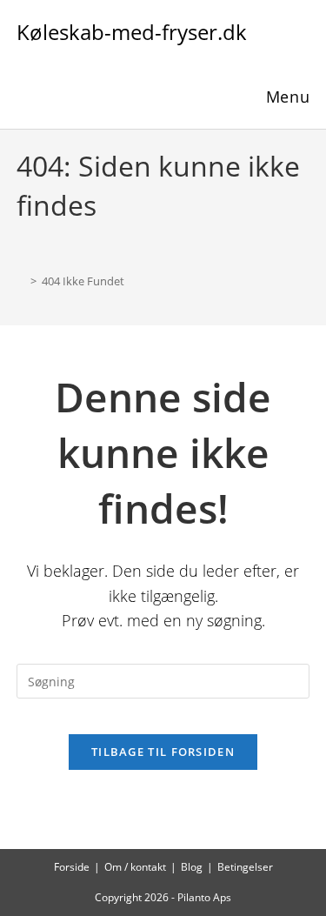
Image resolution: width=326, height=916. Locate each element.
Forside (72, 866)
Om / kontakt (135, 866)
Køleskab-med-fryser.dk (132, 31)
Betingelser (245, 866)
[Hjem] (21, 281)
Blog (192, 866)
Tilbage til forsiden (163, 751)
